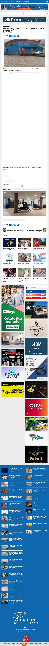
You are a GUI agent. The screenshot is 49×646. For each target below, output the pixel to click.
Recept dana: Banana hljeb (38, 475)
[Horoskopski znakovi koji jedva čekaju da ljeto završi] (4, 588)
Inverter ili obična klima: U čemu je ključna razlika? (15, 560)
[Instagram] (24, 639)
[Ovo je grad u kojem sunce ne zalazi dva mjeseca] (29, 484)
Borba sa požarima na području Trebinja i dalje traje (39, 503)
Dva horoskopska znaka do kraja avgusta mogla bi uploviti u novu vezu (40, 469)
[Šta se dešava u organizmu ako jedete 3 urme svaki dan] (4, 491)
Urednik (5, 32)
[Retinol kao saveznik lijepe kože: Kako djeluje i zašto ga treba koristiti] (4, 498)
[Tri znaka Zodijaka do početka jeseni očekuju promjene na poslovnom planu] (4, 484)
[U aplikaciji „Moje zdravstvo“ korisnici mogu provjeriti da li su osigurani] (29, 491)
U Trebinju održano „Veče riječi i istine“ (39, 249)
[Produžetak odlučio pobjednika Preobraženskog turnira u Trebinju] (4, 582)
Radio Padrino (18, 1)
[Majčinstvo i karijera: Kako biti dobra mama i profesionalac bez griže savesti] (29, 518)
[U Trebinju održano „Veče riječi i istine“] (4, 505)
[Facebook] (21, 639)
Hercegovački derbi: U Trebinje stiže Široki (34, 231)
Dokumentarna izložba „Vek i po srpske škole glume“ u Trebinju (9, 264)
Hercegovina (5, 26)
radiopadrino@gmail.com (26, 631)
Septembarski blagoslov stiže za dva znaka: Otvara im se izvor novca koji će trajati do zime (16, 553)
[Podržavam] (22, 186)
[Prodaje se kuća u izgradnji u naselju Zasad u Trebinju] (29, 532)
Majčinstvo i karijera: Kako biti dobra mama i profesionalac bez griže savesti (40, 517)
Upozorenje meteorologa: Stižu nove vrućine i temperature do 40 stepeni (16, 574)
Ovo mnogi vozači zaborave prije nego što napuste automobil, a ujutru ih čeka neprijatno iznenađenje (16, 601)
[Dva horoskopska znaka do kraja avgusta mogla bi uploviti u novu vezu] (29, 470)
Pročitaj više (29, 644)
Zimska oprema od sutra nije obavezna (15, 230)
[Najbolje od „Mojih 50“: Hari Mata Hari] (29, 525)
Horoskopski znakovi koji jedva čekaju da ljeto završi (16, 587)
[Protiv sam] (25, 186)
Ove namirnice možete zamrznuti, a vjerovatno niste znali (15, 594)
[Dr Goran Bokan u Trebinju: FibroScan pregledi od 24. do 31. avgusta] (4, 526)
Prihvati (24, 644)
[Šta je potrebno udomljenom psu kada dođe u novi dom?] (4, 568)
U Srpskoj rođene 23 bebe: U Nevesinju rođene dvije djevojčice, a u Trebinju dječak (24, 265)
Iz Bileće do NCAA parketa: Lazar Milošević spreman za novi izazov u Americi (9, 280)
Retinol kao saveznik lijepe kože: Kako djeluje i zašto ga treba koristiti (16, 497)
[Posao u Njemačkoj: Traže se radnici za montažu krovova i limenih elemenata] (4, 470)
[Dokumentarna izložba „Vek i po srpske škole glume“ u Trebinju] (4, 512)
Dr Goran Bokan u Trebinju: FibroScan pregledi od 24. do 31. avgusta (39, 265)
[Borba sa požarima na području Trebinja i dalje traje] (29, 504)
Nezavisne (7, 184)
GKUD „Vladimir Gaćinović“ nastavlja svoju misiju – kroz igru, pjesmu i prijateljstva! (24, 250)
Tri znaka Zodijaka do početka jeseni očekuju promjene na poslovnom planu (16, 483)
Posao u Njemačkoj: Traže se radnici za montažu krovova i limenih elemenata (8, 250)
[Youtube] (27, 639)
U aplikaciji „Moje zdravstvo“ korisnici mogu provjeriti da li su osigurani (24, 280)
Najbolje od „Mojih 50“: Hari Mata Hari (40, 523)
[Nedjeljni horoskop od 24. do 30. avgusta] (29, 511)
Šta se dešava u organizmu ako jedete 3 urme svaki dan (16, 490)
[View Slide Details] (24, 19)
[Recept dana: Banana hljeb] (29, 477)
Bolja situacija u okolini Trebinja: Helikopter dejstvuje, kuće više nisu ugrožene (15, 539)
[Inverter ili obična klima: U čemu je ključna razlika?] (4, 561)
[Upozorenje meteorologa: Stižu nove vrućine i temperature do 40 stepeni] (4, 575)
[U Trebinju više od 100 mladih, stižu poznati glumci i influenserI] (29, 498)
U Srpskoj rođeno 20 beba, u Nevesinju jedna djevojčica (16, 546)
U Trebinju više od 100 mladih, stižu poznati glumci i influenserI (39, 279)
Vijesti (8, 26)
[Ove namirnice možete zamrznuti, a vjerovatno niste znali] (4, 595)
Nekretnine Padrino (26, 1)
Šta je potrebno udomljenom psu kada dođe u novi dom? (16, 567)
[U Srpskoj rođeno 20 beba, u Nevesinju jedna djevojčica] (4, 547)
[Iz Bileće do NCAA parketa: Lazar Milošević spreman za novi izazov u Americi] (4, 532)
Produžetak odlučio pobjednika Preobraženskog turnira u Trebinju (15, 580)
